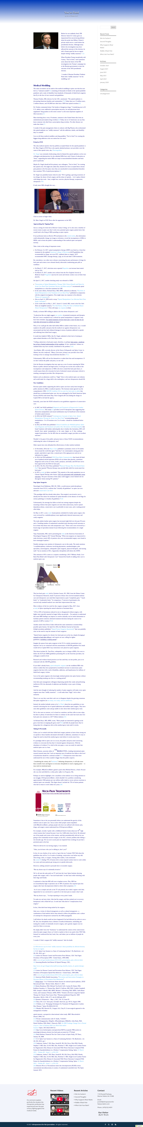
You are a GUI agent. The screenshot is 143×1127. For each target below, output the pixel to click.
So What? (61, 704)
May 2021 (103, 76)
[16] (61, 723)
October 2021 (104, 66)
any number (58, 315)
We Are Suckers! (105, 38)
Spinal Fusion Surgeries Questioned (62, 629)
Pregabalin (48, 275)
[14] (51, 621)
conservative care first (45, 490)
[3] (64, 101)
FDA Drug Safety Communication (62, 457)
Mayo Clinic (53, 448)
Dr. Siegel (36, 154)
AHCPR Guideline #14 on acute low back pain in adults (63, 391)
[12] (52, 409)
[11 (34, 1004)
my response (62, 308)
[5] (44, 114)
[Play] (52, 1103)
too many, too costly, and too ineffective (60, 700)
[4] (80, 103)
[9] (42, 181)
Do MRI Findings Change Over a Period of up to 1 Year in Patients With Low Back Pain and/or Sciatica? (59, 1025)
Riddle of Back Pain (106, 51)
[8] (60, 171)
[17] (62, 755)
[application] (59, 1099)
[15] (65, 717)
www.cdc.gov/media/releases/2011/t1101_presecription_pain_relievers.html (60, 960)
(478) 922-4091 (107, 1107)
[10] (72, 346)
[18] (61, 784)
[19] (40, 860)
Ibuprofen (66, 268)
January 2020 (104, 82)
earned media (71, 236)
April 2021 (103, 79)
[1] (83, 53)
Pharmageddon (57, 150)
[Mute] (65, 1103)
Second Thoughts (105, 41)
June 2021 (103, 72)
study (43, 472)
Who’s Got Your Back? (107, 54)
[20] (75, 886)
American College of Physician (59, 252)
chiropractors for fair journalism (43, 1124)
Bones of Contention (42, 297)
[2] (50, 91)
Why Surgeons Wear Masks (84, 1100)
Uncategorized (104, 94)
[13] (62, 499)
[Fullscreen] (67, 1103)
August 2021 (104, 69)
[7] (44, 124)
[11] (68, 354)
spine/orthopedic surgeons (58, 665)
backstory (54, 761)
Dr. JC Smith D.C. (72, 16)
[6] (59, 120)
